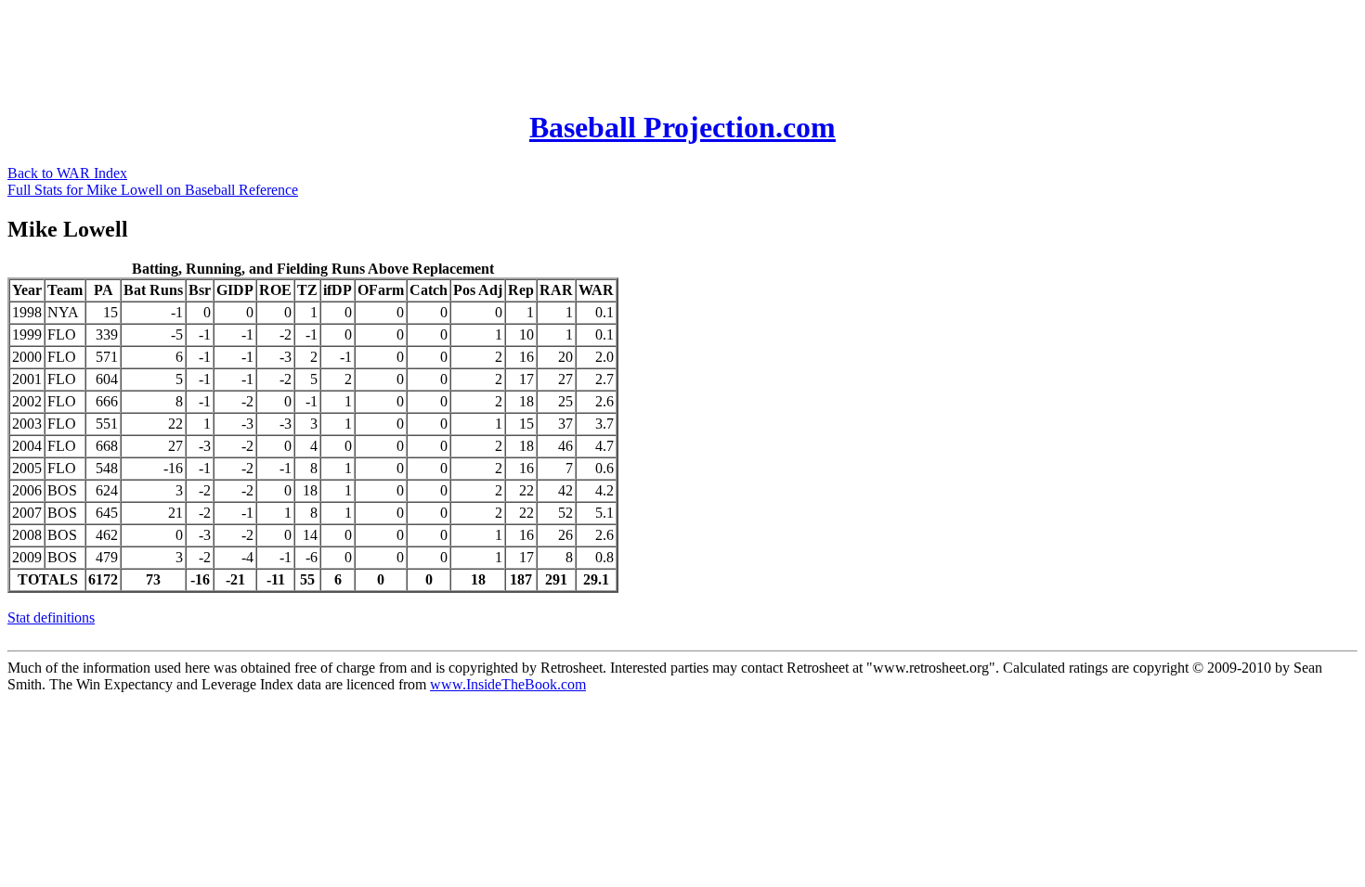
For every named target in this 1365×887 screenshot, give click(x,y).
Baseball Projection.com (682, 127)
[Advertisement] (345, 49)
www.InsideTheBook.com (508, 684)
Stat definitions (51, 617)
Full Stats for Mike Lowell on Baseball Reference (152, 190)
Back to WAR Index (67, 173)
